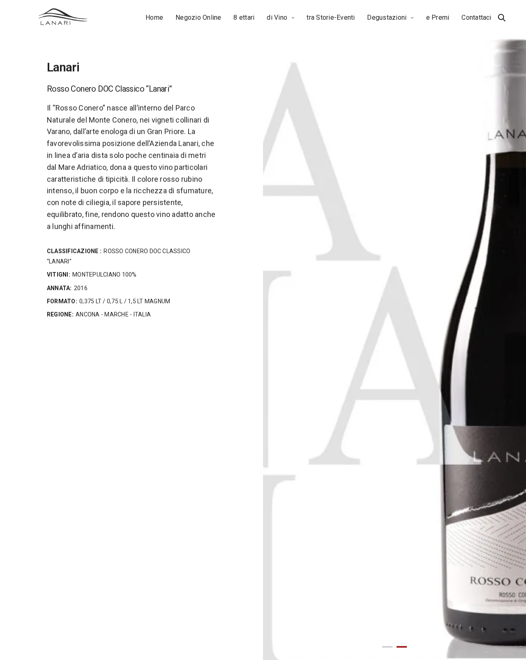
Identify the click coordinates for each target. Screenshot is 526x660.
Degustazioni (386, 17)
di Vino (277, 17)
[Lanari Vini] (63, 18)
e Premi (438, 17)
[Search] (501, 17)
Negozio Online (198, 17)
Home (154, 17)
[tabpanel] (394, 330)
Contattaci (476, 17)
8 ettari (243, 17)
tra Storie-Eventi (331, 17)
